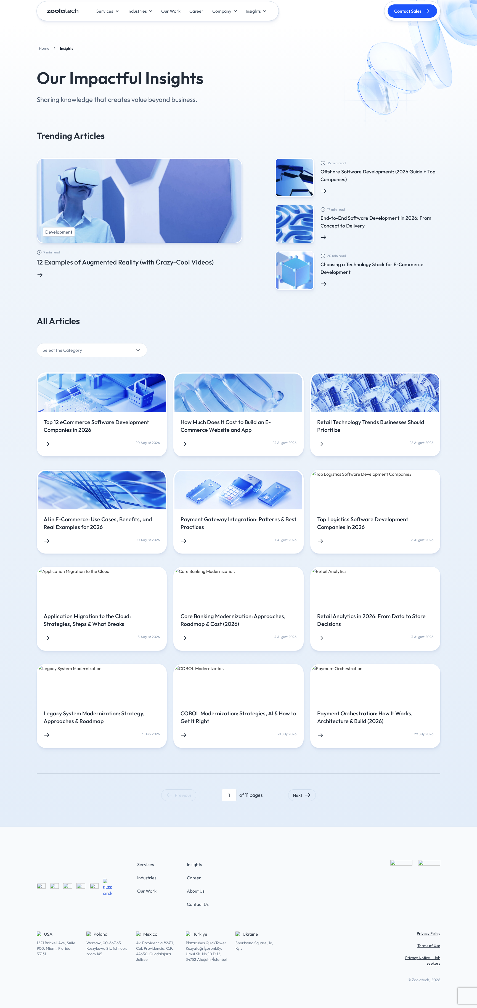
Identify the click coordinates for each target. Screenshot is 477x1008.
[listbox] (92, 351)
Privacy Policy (428, 933)
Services (145, 864)
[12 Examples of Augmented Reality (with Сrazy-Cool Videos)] (139, 218)
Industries (147, 877)
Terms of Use (428, 945)
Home (44, 48)
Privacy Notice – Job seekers (422, 960)
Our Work (147, 891)
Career (194, 877)
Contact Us (198, 904)
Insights (194, 864)
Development (58, 232)
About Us (196, 891)
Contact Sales (408, 11)
